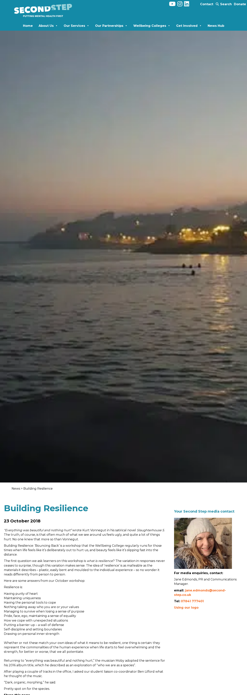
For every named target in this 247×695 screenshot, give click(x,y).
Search (225, 4)
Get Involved (187, 26)
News (16, 488)
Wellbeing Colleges (149, 26)
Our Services (74, 26)
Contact (206, 4)
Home (28, 26)
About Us (46, 26)
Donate (240, 4)
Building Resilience (38, 488)
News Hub (216, 26)
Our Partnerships (109, 26)
